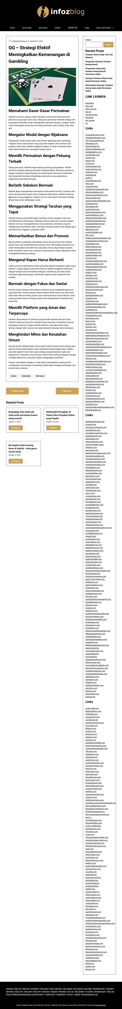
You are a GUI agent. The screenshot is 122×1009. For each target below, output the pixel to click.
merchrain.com (91, 680)
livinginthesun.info (93, 181)
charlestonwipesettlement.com (98, 361)
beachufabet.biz (92, 648)
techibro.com (90, 791)
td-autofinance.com (93, 783)
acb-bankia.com (92, 318)
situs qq (17, 989)
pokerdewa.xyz (91, 906)
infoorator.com (91, 832)
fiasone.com (90, 292)
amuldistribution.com (94, 505)
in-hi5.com (89, 163)
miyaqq (69, 994)
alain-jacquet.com (92, 198)
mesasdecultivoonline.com (96, 241)
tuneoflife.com (91, 404)
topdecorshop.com (93, 929)
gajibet (77, 994)
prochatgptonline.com (94, 763)
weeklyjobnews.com (93, 367)
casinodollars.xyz (92, 900)
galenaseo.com (91, 915)
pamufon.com (91, 596)
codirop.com (90, 731)
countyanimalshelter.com (96, 370)
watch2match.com (93, 912)
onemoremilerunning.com (96, 261)
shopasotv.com (91, 932)
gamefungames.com (94, 513)
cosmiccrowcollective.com (96, 195)
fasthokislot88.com (93, 559)
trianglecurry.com (92, 625)
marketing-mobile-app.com (96, 287)
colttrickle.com (91, 714)
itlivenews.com (91, 949)
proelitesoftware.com (94, 568)
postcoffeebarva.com (94, 215)
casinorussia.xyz (92, 892)
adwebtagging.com (93, 373)
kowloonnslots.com (93, 789)
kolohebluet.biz (91, 880)
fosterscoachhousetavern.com (98, 238)
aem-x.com (90, 493)
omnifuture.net (91, 720)
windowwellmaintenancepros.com (99, 407)
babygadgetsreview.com (95, 806)
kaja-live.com (91, 768)
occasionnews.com (93, 393)
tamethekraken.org (93, 602)
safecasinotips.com (93, 562)
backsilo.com (91, 327)
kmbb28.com (91, 682)
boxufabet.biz (91, 657)
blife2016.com (91, 611)
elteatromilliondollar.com (95, 218)
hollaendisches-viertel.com (96, 840)
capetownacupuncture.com (96, 189)
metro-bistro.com (92, 854)
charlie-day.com (92, 301)
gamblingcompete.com (95, 743)
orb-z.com (89, 235)
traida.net (89, 849)
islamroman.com (92, 780)
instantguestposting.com (95, 938)
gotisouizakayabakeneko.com (98, 201)
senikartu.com (91, 172)
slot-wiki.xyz (90, 909)
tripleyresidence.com (94, 585)
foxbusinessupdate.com (95, 307)
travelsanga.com (92, 935)
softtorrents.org (91, 588)
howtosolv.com (91, 857)
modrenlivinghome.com (95, 671)
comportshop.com (93, 926)
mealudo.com (91, 298)
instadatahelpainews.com (96, 674)
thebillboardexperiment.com (97, 645)
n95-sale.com (91, 751)
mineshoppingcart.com (95, 459)
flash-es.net (90, 321)
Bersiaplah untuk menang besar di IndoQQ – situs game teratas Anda (23, 448)
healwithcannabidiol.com (96, 619)
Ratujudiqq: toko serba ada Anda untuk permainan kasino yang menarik (23, 415)
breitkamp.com (91, 582)
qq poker (88, 989)
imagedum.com (92, 628)
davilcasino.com (92, 487)
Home (12, 28)
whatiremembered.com (95, 811)
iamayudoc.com (92, 530)
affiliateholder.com (93, 410)
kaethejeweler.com (93, 637)
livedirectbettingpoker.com (96, 304)
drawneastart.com (93, 556)
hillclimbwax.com (92, 387)
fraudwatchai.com (93, 490)
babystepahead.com (94, 378)
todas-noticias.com (93, 169)
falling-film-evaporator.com (96, 338)
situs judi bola (56, 989)
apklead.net (90, 697)
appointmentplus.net (94, 943)
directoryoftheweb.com (95, 149)
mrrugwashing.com (93, 315)
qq (10, 197)
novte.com (89, 834)
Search (88, 40)
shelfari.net (90, 889)
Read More (16, 428)
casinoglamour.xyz (93, 897)
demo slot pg (90, 109)
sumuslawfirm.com (93, 341)
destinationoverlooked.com (96, 381)
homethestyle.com (93, 502)
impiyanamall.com (93, 479)
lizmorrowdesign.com (94, 616)
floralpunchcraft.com (94, 290)
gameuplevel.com (92, 499)
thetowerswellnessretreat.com (97, 631)
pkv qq (88, 112)
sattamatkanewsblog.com (96, 353)
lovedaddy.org (91, 310)
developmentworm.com (95, 946)
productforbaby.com (93, 232)
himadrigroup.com (93, 777)
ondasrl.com (90, 608)
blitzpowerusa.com (93, 252)
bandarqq (89, 103)
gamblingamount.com (94, 384)
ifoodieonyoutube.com (94, 456)
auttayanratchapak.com (95, 212)
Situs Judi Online (103, 28)
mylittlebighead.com (94, 533)
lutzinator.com (91, 605)
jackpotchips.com (92, 565)
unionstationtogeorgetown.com (98, 528)
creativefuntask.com (94, 519)
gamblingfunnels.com (94, 723)
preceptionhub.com (93, 436)
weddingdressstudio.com (96, 866)
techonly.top (90, 740)
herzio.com (90, 161)
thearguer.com (91, 284)
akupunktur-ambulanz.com (96, 809)
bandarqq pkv (99, 989)
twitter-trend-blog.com (94, 800)
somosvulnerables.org (94, 591)
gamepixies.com (92, 553)
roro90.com (90, 158)
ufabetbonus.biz (92, 958)
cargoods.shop (91, 186)
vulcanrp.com (91, 797)
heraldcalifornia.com (94, 548)
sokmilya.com (91, 688)
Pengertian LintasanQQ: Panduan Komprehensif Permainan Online (95, 71)
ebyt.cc (88, 817)
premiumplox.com (93, 869)
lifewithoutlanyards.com (95, 846)
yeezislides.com (92, 439)
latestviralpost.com (93, 247)
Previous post (17, 391)
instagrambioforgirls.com (96, 267)
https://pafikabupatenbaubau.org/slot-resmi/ (25, 994)
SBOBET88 (72, 28)
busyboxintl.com (92, 209)
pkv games (90, 120)
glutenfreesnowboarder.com (97, 614)
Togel (86, 28)
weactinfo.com (91, 278)
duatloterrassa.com (93, 594)
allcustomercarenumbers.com (97, 571)
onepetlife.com (91, 642)
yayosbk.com (91, 872)
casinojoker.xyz (91, 903)
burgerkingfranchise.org (95, 221)
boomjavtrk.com (92, 694)
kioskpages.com (92, 622)
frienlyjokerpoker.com (94, 786)
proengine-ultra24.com (94, 843)
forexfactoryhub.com (94, 766)
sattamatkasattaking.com (96, 639)
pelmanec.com (91, 143)
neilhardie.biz (91, 875)
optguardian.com (92, 482)
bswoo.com (90, 969)
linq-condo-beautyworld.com (97, 814)
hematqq (10, 991)
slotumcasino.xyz (92, 895)
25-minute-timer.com (94, 516)
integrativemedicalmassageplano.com (101, 312)
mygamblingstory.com (94, 135)
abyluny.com (90, 691)
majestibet (60, 994)
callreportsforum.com (94, 685)
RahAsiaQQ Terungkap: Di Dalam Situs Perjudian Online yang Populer (60, 415)
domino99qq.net (92, 146)
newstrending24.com (94, 955)
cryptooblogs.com (93, 496)
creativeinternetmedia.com (96, 748)
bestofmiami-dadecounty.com (98, 453)
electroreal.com (91, 450)
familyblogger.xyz (92, 573)
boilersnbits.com (92, 244)
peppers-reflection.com (94, 401)
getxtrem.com (91, 275)
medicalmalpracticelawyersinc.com (100, 923)
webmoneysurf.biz (93, 877)
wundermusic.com (93, 510)
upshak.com (90, 324)
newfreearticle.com (93, 249)
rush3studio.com (92, 155)
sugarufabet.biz (92, 654)
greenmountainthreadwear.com (98, 347)
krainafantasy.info (93, 166)
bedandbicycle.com (93, 545)
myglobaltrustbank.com (95, 918)
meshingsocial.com (93, 281)
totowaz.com (90, 358)
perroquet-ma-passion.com (96, 668)
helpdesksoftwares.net (94, 422)
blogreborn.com (92, 754)
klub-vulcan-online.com (95, 579)
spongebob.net (91, 206)
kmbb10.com (91, 272)
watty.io (88, 178)
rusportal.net (90, 175)
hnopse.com (90, 390)
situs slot (89, 106)
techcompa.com (92, 771)
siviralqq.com (91, 330)
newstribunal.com (92, 430)
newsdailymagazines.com (96, 433)
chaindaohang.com (93, 820)
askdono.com (91, 737)
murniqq (109, 989)
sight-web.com (91, 774)
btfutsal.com (90, 728)
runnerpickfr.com (92, 717)
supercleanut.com (92, 542)
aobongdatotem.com (94, 442)
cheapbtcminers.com (94, 525)
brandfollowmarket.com (95, 364)
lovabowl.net (90, 424)
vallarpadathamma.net (95, 224)
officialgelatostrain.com (95, 634)
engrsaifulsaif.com (93, 522)
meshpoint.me (91, 204)
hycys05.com (91, 258)
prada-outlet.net (92, 708)
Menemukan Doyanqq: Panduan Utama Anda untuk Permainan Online (99, 88)
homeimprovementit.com (96, 427)
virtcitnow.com (91, 757)
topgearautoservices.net (95, 659)
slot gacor (44, 989)
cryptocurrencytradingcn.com (97, 355)
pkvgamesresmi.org (89, 994)
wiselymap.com (92, 760)
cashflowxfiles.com (93, 269)
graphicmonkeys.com (94, 551)
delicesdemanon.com (94, 860)
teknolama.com (92, 229)
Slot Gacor (43, 28)
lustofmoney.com (92, 396)
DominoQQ (26, 28)
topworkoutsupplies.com (95, 462)
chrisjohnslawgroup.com (95, 576)
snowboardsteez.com (94, 264)
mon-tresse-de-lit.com (94, 651)
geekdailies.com (92, 677)
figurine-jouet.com (93, 662)
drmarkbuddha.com (93, 823)
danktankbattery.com (94, 295)
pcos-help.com (91, 726)
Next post (67, 391)
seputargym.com (92, 476)
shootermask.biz (92, 883)
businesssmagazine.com (95, 746)
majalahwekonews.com (95, 138)
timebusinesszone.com (95, 398)
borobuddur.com (92, 508)
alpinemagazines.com (94, 794)
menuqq (9, 989)
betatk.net (89, 963)
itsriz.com (89, 183)
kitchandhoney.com (93, 852)
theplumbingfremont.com (96, 952)
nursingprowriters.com (94, 344)
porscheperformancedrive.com (98, 599)
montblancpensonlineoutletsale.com (100, 803)
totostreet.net (91, 485)
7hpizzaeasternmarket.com (96, 837)
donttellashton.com (93, 152)
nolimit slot (50, 994)
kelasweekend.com (93, 961)
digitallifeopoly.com (93, 470)
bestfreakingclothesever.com (97, 335)
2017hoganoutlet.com (94, 141)
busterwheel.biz (92, 886)
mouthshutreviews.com (95, 465)
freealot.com (90, 536)
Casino (58, 28)
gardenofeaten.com (93, 255)
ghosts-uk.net (91, 734)
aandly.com (90, 966)
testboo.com (90, 863)
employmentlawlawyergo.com (98, 920)
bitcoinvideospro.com (94, 192)
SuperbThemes (100, 1005)
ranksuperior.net (92, 376)
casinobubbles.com (93, 473)
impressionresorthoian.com (96, 333)
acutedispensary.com (94, 350)
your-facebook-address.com (97, 665)
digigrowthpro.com (93, 711)
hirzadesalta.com (92, 467)
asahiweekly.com (92, 539)
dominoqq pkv (91, 115)
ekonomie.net (91, 940)
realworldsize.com (93, 226)
